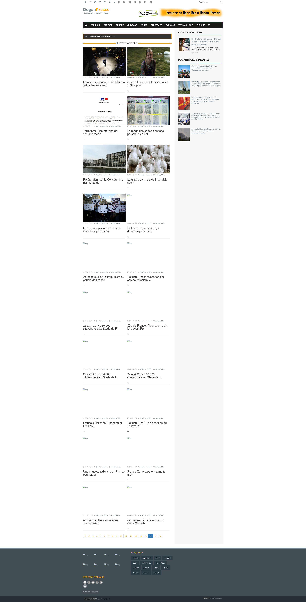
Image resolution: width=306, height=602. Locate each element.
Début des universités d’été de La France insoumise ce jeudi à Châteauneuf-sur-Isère (204, 68)
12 (131, 536)
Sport (135, 563)
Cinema (136, 567)
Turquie (156, 572)
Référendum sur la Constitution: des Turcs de (103, 180)
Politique (167, 558)
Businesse (147, 558)
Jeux (157, 558)
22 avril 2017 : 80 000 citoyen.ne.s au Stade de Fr (100, 326)
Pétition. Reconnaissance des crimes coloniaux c (146, 278)
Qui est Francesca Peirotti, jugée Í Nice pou (147, 83)
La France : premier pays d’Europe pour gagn (143, 229)
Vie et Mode (160, 563)
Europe (135, 572)
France (165, 567)
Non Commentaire (102, 77)
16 (150, 536)
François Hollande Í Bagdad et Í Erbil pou (103, 424)
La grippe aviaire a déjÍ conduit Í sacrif (148, 180)
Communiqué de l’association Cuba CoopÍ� (145, 521)
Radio (156, 567)
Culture (146, 567)
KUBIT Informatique (216, 598)
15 (146, 536)
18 (160, 536)
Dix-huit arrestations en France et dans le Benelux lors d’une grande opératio (206, 42)
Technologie (146, 563)
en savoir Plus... (116, 77)
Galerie (135, 558)
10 (121, 536)
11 (126, 536)
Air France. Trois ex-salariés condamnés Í (100, 521)
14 (141, 536)
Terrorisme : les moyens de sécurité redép (100, 132)
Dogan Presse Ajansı (103, 599)
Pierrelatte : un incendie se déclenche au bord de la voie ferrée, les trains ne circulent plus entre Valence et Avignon (206, 84)
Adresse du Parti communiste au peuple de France (103, 278)
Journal (146, 572)
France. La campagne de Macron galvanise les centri (104, 83)
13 (136, 536)
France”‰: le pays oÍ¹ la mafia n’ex (146, 472)
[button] (209, 25)
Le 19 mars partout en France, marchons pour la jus (102, 229)
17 (155, 536)
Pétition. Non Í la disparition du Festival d (147, 424)
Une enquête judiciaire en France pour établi (104, 472)
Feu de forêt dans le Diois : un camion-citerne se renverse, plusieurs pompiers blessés (206, 131)
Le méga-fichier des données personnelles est (145, 132)
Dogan (96, 11)
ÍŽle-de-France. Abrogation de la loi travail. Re (147, 326)
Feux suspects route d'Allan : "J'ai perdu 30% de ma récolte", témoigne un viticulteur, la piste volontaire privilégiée (205, 100)
